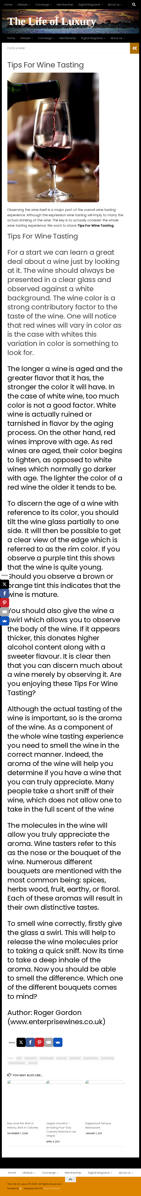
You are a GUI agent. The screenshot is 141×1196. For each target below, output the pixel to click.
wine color (61, 1058)
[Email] (48, 1042)
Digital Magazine (89, 4)
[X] (21, 1042)
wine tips (32, 1063)
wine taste (75, 1058)
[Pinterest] (39, 1042)
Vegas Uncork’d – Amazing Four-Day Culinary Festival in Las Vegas (61, 1129)
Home (8, 4)
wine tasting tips (17, 1063)
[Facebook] (30, 1042)
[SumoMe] (57, 1042)
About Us (114, 4)
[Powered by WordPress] (20, 1188)
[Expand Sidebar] (134, 48)
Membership (65, 4)
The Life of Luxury (51, 21)
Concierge (42, 4)
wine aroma (31, 1058)
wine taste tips (91, 1058)
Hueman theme (51, 1188)
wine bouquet (46, 1058)
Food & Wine (16, 48)
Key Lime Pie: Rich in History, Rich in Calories (22, 1125)
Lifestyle (22, 4)
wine (19, 1058)
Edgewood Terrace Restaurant (98, 1125)
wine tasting (107, 1058)
